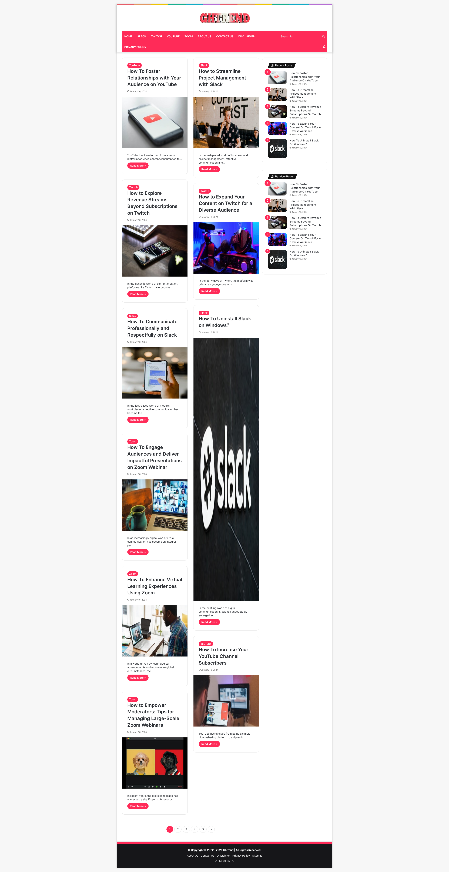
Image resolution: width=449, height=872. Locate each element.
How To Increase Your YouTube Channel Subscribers (223, 656)
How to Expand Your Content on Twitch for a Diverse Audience (225, 203)
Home (128, 36)
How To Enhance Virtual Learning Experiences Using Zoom (154, 586)
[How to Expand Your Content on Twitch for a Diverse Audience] (226, 248)
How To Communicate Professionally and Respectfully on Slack (152, 328)
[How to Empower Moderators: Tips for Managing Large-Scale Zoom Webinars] (154, 763)
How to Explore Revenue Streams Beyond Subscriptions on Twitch (305, 110)
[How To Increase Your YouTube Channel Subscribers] (226, 700)
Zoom (189, 36)
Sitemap (257, 855)
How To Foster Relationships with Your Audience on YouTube (154, 77)
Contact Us (224, 36)
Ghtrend (228, 850)
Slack (141, 36)
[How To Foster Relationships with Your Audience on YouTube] (154, 122)
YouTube (173, 36)
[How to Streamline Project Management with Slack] (226, 122)
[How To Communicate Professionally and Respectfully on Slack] (154, 373)
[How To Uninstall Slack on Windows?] (226, 469)
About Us (204, 36)
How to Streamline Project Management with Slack (222, 77)
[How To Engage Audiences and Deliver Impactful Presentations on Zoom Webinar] (154, 505)
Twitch (156, 36)
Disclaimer (246, 36)
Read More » (138, 165)
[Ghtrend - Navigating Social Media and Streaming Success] (224, 18)
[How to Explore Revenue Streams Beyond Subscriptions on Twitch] (154, 251)
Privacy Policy (135, 47)
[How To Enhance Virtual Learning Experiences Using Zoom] (154, 630)
